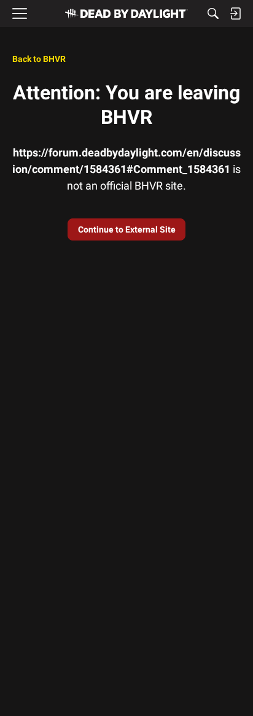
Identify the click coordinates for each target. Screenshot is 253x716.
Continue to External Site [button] (127, 229)
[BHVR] (126, 13)
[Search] (213, 13)
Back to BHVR (39, 59)
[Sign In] (235, 13)
